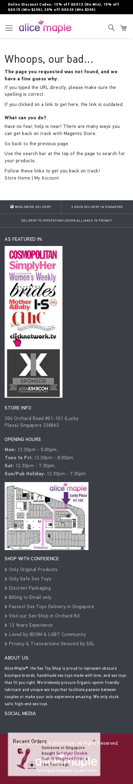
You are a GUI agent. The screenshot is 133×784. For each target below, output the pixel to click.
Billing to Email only (30, 597)
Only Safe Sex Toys (29, 579)
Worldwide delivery (32, 207)
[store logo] (45, 26)
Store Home (17, 178)
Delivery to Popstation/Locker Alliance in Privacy (66, 220)
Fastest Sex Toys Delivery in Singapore (51, 606)
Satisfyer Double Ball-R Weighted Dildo (65, 756)
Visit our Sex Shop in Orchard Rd (43, 616)
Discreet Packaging (29, 588)
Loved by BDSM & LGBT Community (47, 634)
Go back (13, 143)
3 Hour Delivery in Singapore (97, 207)
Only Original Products (33, 569)
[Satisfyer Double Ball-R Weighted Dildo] (25, 757)
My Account (46, 178)
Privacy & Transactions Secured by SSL (51, 643)
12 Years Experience (30, 625)
